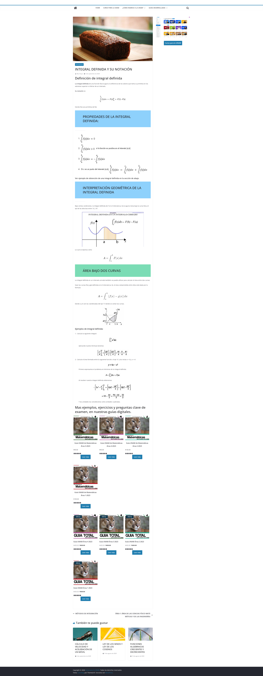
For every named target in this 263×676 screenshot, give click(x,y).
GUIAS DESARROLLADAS (157, 8)
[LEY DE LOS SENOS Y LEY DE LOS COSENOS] (113, 629)
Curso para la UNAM (111, 8)
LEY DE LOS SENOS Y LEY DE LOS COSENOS (113, 647)
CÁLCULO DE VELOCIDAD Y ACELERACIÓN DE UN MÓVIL (83, 648)
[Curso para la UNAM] (75, 7)
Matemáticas (79, 64)
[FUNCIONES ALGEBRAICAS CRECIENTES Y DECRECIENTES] (140, 629)
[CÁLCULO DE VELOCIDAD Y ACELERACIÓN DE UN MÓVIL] (85, 629)
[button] (144, 7)
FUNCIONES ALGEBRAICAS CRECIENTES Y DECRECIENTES (137, 648)
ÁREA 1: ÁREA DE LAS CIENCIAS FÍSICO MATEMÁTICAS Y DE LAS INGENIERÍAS (132, 615)
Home (98, 8)
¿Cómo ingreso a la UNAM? (132, 8)
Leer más (85, 457)
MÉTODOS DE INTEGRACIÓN (86, 613)
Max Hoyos (80, 74)
